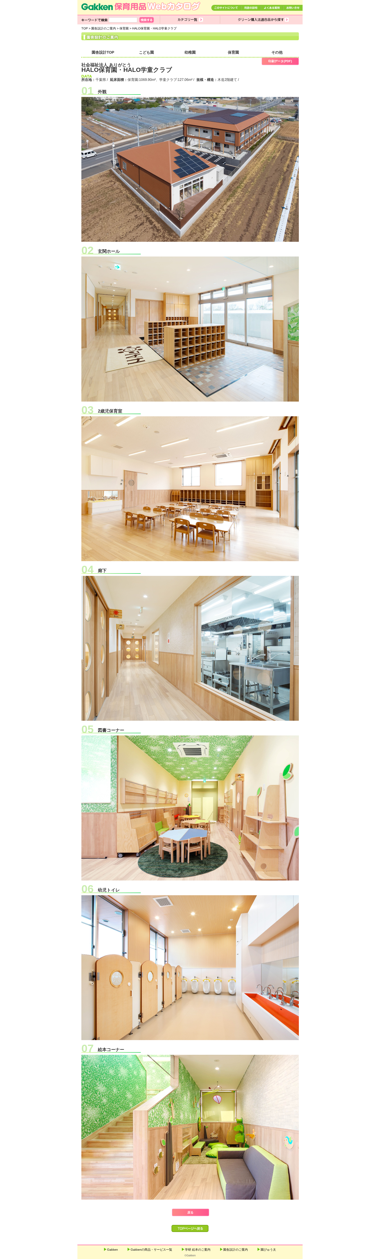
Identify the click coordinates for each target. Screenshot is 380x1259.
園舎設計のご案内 (235, 1249)
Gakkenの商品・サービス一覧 (151, 1249)
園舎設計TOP (103, 52)
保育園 (233, 52)
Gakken (112, 1249)
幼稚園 (190, 52)
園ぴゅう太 (268, 1249)
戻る (190, 1212)
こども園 (146, 52)
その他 (277, 52)
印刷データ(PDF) (280, 61)
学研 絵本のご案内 (197, 1249)
